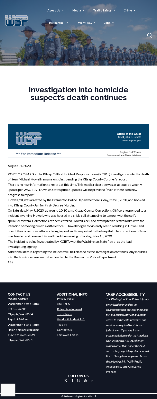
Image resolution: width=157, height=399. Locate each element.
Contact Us (64, 329)
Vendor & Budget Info (71, 319)
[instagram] (78, 380)
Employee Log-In (67, 335)
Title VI (62, 324)
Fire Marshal (55, 22)
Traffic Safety (102, 10)
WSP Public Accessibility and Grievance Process (124, 367)
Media (76, 10)
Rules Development (69, 309)
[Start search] (150, 36)
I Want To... (84, 22)
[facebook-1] (72, 380)
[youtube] (85, 380)
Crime (128, 10)
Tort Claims (64, 314)
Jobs (107, 22)
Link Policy (63, 303)
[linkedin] (92, 380)
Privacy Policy (65, 298)
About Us (53, 10)
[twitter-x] (66, 380)
